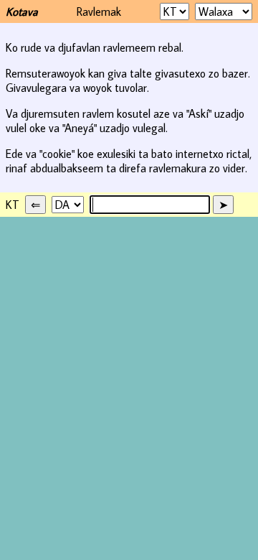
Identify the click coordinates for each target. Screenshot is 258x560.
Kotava (22, 11)
